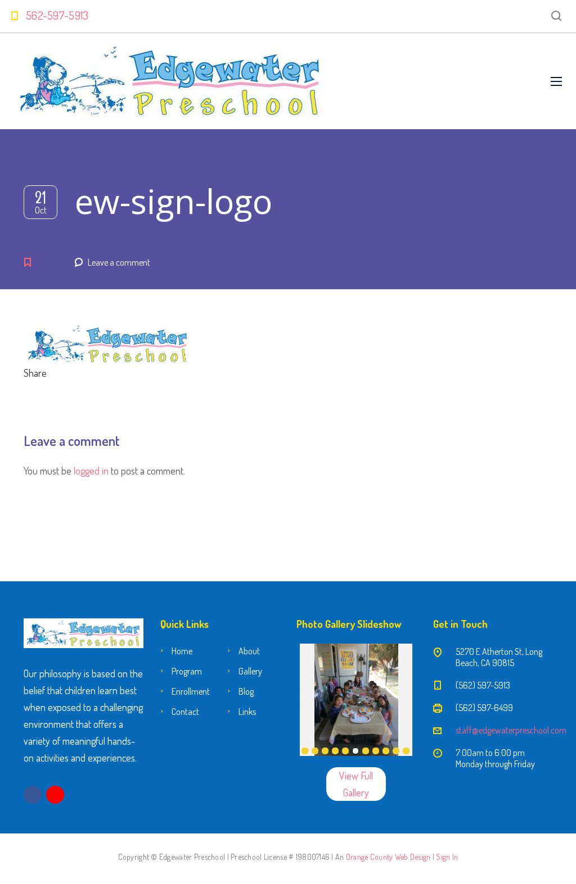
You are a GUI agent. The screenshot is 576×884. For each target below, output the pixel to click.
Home (182, 651)
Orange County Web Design (388, 857)
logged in (91, 470)
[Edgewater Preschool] (170, 81)
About (249, 651)
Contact (185, 711)
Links (247, 711)
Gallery (250, 671)
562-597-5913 (57, 15)
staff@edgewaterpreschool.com (511, 730)
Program (187, 671)
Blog (246, 691)
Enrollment (191, 691)
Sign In (447, 857)
